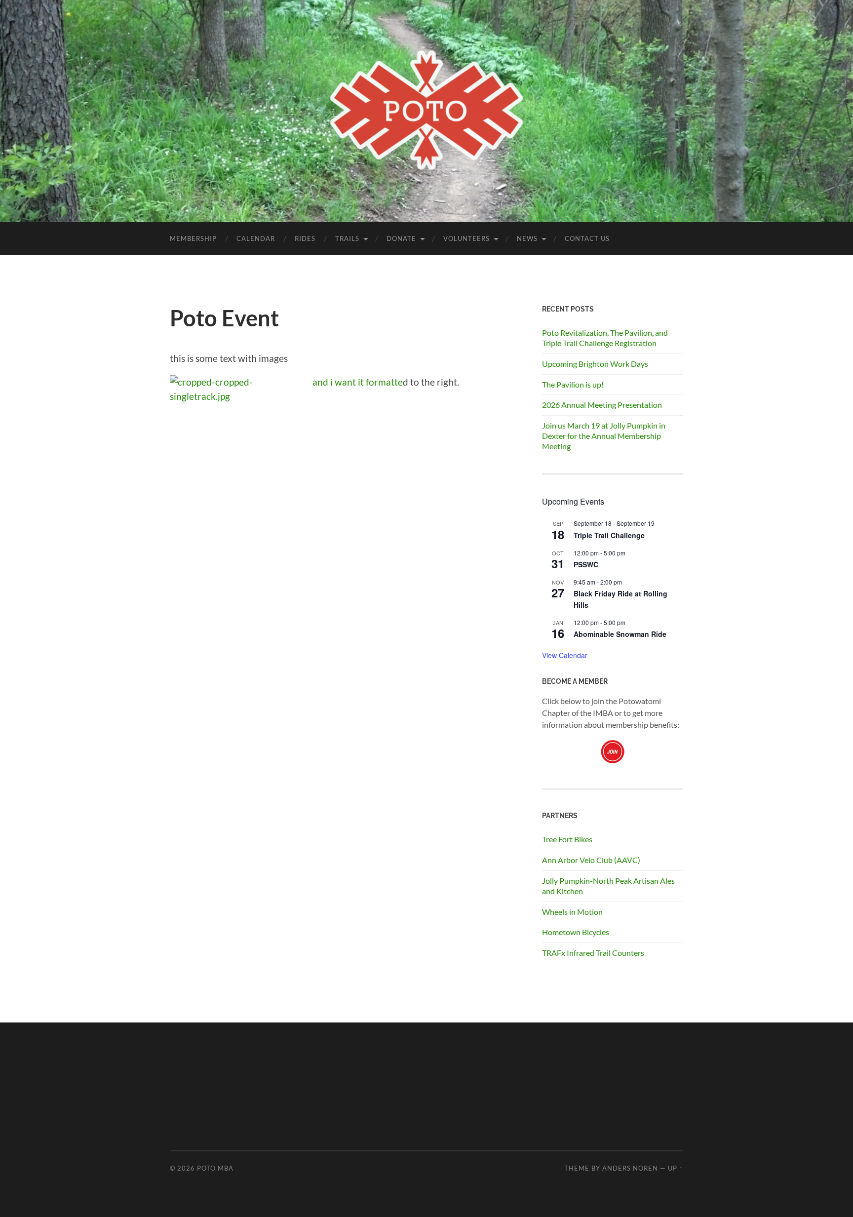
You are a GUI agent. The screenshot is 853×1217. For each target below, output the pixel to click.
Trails (347, 238)
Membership (193, 238)
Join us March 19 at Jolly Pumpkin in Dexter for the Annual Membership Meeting (603, 436)
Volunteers (466, 238)
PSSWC (586, 564)
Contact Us (587, 238)
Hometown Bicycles (575, 932)
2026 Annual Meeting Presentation (602, 404)
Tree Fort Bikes (567, 839)
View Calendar (564, 655)
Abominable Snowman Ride (620, 634)
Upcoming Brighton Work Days (595, 363)
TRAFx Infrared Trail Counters (593, 952)
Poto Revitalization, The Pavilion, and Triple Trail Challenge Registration (605, 338)
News (527, 238)
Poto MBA (215, 1168)
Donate (401, 238)
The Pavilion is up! (573, 384)
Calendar (255, 238)
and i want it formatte (357, 382)
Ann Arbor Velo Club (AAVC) (591, 859)
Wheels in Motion (572, 911)
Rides (305, 238)
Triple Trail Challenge (609, 535)
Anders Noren (630, 1168)
